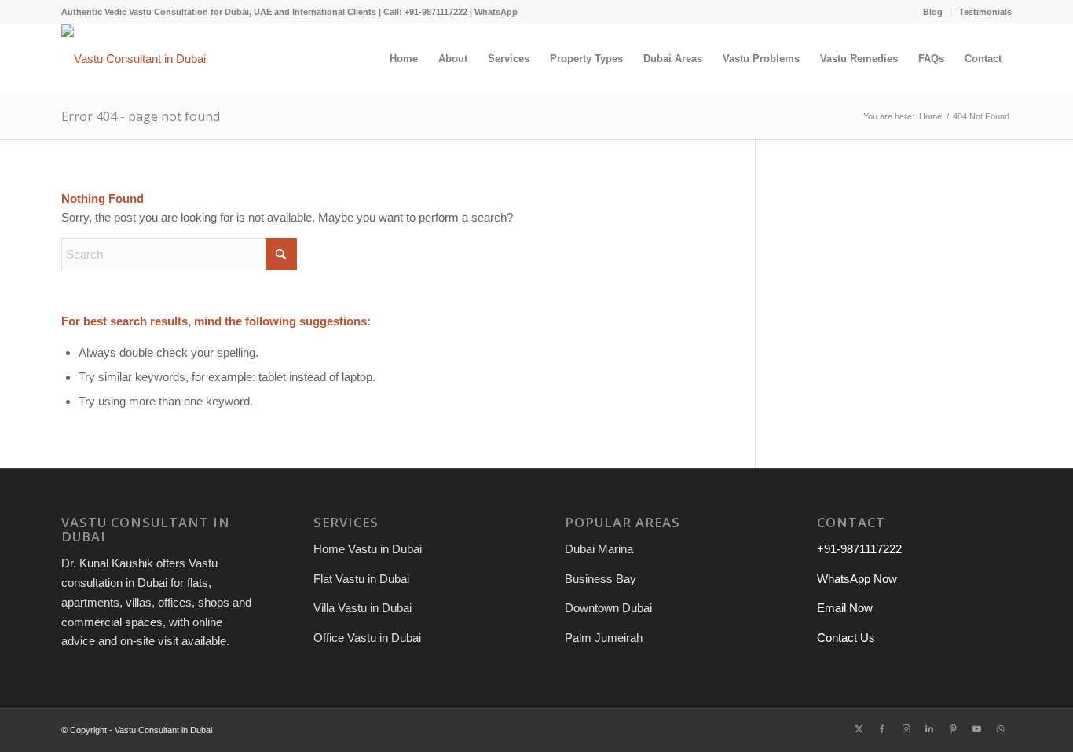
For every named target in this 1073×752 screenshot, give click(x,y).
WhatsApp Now (857, 578)
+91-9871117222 (859, 549)
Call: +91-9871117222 (425, 12)
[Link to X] (858, 728)
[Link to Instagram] (905, 728)
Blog (933, 12)
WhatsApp (496, 12)
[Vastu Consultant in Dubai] (133, 59)
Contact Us (846, 637)
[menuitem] (933, 12)
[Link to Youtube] (976, 728)
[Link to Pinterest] (953, 728)
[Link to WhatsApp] (1000, 728)
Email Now (845, 607)
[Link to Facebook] (882, 728)
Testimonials (985, 12)
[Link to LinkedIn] (929, 728)
